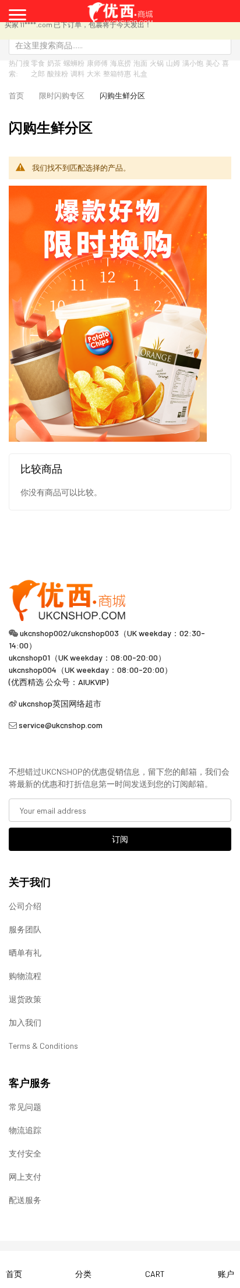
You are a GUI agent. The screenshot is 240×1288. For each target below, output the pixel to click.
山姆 (173, 63)
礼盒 (140, 73)
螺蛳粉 (73, 63)
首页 (16, 95)
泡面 (140, 63)
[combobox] (120, 45)
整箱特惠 (117, 73)
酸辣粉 (57, 73)
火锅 (157, 63)
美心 (213, 63)
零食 (38, 63)
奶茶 (54, 63)
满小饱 (192, 63)
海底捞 (120, 63)
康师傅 (97, 63)
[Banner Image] (108, 313)
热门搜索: (19, 68)
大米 (94, 73)
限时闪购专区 (61, 95)
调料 (77, 73)
